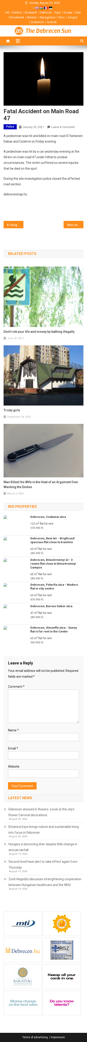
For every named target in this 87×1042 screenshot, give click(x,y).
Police (10, 126)
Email (13, 748)
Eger (58, 12)
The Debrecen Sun (48, 31)
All (7, 12)
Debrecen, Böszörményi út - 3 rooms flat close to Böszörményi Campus (53, 563)
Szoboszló (37, 22)
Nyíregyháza (47, 17)
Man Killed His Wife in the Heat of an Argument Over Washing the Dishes (41, 484)
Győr (78, 12)
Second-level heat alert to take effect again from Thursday (42, 864)
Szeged (72, 17)
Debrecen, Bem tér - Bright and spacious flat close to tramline (52, 540)
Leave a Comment (63, 127)
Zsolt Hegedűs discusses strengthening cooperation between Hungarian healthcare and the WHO (44, 882)
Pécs (61, 17)
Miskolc (32, 17)
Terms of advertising (35, 1037)
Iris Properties (22, 506)
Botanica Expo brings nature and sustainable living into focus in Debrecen (43, 829)
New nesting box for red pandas (75, 225)
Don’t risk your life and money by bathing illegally (39, 331)
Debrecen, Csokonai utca (48, 517)
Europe (68, 12)
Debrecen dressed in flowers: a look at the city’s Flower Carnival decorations (41, 812)
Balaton (17, 12)
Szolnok (52, 22)
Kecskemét (17, 17)
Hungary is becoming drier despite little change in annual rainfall (42, 847)
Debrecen (46, 12)
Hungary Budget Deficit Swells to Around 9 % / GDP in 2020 (17, 225)
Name (13, 730)
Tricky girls (12, 410)
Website (13, 766)
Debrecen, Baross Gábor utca (51, 606)
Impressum (58, 1037)
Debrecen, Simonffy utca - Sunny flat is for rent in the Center (53, 629)
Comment (16, 686)
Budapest (31, 12)
